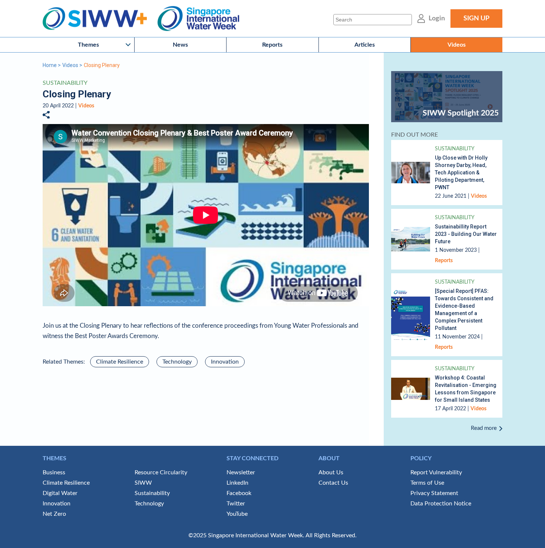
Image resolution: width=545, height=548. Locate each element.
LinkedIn (237, 483)
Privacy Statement (434, 493)
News (180, 45)
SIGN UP (476, 18)
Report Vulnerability (436, 472)
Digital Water (60, 493)
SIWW (143, 483)
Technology (177, 362)
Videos (456, 45)
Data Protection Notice (440, 504)
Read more (484, 428)
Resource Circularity (161, 472)
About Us (330, 472)
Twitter (236, 504)
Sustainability (65, 83)
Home (50, 65)
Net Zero (54, 514)
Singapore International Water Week (198, 18)
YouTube (237, 514)
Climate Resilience (119, 362)
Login (437, 18)
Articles (364, 45)
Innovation (225, 362)
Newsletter (241, 472)
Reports (272, 45)
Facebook (239, 493)
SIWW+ (98, 18)
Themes (88, 45)
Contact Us (333, 483)
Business (54, 472)
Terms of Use (427, 483)
